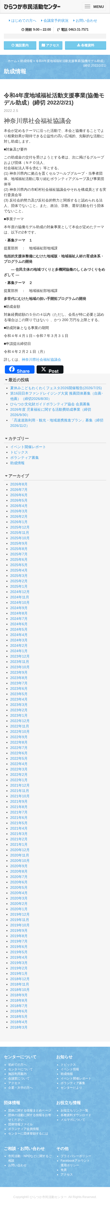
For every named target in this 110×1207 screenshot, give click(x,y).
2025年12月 (20, 527)
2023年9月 (19, 672)
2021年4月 (19, 828)
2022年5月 (19, 758)
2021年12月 (20, 785)
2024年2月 (19, 645)
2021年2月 (19, 839)
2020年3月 (19, 898)
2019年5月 (19, 952)
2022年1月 (19, 780)
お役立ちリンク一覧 (74, 1110)
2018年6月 (19, 1011)
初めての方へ (17, 1064)
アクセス (52, 45)
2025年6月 (19, 559)
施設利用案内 (17, 1074)
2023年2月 (19, 710)
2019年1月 (19, 973)
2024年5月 (19, 629)
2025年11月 (19, 533)
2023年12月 (20, 656)
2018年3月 (19, 1027)
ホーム (12, 61)
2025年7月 (19, 554)
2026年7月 (19, 490)
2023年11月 (19, 662)
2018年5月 (19, 1016)
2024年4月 (19, 635)
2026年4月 (19, 506)
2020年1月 (19, 909)
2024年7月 (19, 619)
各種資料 (87, 45)
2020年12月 (20, 850)
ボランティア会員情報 (23, 1129)
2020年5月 (19, 887)
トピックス (19, 452)
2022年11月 (19, 726)
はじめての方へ (23, 20)
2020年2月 (19, 904)
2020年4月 (19, 893)
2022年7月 (19, 748)
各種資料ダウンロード (76, 1115)
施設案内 (21, 45)
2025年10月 (20, 538)
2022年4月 (19, 764)
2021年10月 (20, 796)
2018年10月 (20, 990)
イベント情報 (70, 1069)
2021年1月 (19, 844)
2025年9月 (19, 543)
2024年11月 (19, 597)
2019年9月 (19, 930)
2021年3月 (19, 834)
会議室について (19, 1078)
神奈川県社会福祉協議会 (41, 359)
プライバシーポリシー (76, 1156)
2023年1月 (19, 715)
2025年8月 (19, 549)
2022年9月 (19, 737)
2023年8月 (19, 678)
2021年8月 (19, 807)
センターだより (71, 1087)
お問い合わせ (86, 20)
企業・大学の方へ (20, 1087)
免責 (64, 1170)
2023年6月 (19, 688)
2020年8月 (19, 871)
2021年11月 (19, 791)
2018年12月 (20, 979)
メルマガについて (73, 1119)
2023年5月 (19, 694)
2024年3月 (19, 640)
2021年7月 (19, 812)
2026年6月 (19, 495)
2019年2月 (19, 968)
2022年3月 (19, 769)
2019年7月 (19, 941)
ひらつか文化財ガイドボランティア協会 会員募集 (50, 404)
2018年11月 (19, 984)
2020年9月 (19, 866)
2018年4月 (19, 1022)
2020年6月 (19, 882)
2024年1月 (19, 651)
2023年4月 (19, 699)
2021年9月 (19, 801)
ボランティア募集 (24, 458)
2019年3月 (19, 963)
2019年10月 (20, 925)
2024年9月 (19, 608)
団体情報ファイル (20, 1124)
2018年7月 (19, 1006)
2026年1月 (19, 522)
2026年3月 (19, 511)
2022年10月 (20, 731)
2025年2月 (19, 581)
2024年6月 (19, 624)
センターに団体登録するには (28, 1133)
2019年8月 (19, 936)
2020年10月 (20, 861)
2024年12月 (20, 592)
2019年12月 (20, 914)
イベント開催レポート (28, 447)
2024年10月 (20, 602)
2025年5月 (19, 565)
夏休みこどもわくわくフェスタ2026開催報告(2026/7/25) (56, 388)
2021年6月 (19, 818)
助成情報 (26, 61)
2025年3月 (19, 576)
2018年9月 (19, 995)
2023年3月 (19, 705)
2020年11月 (19, 855)
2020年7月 (19, 877)
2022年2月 (19, 774)
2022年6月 (19, 753)
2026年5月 (19, 500)
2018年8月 (19, 1000)
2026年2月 (19, 516)
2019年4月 (19, 957)
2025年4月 (19, 570)
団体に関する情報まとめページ (29, 1110)
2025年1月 (19, 586)
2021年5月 (19, 823)
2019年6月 (19, 947)
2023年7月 (19, 683)
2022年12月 (20, 721)
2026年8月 (19, 484)
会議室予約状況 (55, 20)
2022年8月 (19, 742)
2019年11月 (19, 920)
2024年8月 (19, 613)
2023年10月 (20, 667)
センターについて (20, 1069)
